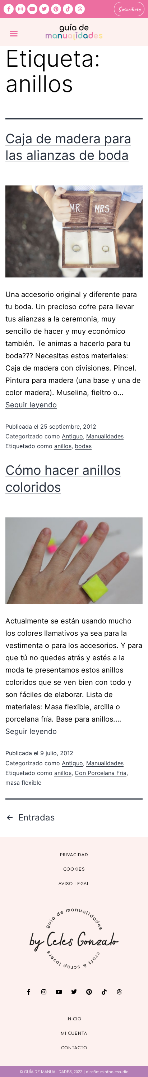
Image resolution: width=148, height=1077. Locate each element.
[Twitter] (44, 9)
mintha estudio (114, 1072)
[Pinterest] (56, 9)
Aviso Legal (74, 883)
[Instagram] (20, 9)
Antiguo (72, 436)
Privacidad (74, 855)
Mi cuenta (74, 1033)
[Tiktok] (68, 9)
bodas (83, 446)
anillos (62, 446)
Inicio (74, 1019)
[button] (13, 33)
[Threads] (80, 9)
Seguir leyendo (31, 404)
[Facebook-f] (9, 9)
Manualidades (105, 436)
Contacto (74, 1048)
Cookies (74, 869)
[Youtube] (32, 9)
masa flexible (23, 782)
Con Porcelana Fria (100, 772)
